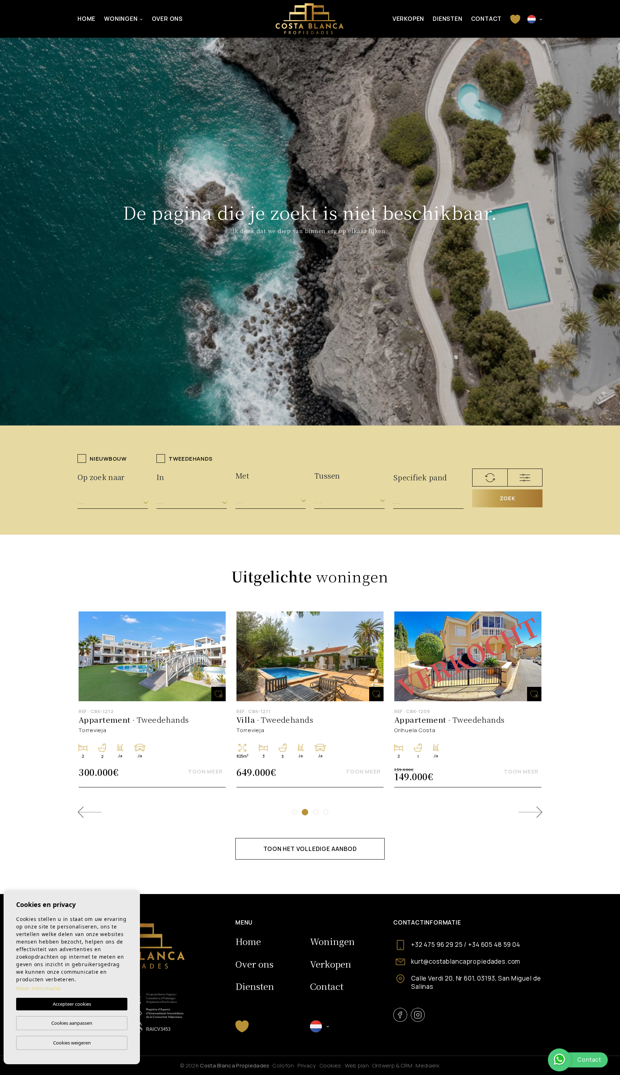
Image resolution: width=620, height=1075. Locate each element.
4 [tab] (326, 812)
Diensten (447, 19)
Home (86, 19)
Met (242, 475)
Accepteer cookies (72, 1004)
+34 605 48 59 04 (494, 944)
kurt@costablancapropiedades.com (465, 961)
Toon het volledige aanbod (310, 849)
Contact (486, 19)
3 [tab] (315, 812)
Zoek (507, 498)
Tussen (327, 475)
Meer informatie (38, 988)
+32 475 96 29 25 (437, 944)
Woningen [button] (120, 19)
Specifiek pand (420, 477)
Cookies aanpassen (71, 1023)
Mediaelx (427, 1065)
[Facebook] (400, 1015)
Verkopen (408, 19)
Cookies (330, 1065)
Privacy (306, 1065)
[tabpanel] (310, 699)
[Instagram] (418, 1015)
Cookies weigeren (72, 1042)
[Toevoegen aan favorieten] (218, 694)
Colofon (283, 1065)
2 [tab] (305, 812)
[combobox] (113, 502)
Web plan (357, 1065)
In (160, 477)
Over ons (167, 19)
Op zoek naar (101, 477)
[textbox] (113, 502)
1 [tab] (294, 812)
